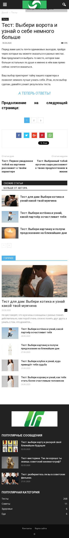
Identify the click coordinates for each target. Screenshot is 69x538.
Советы (6, 503)
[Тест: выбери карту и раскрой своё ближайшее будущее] (10, 446)
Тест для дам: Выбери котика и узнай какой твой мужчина (33, 303)
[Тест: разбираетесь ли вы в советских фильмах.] (10, 478)
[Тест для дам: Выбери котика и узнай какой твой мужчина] (10, 200)
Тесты (5, 19)
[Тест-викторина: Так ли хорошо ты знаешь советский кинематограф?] (10, 463)
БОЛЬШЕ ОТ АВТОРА (15, 188)
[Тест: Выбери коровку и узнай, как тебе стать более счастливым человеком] (10, 381)
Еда (4, 513)
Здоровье (7, 508)
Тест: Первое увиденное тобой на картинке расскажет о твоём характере (17, 166)
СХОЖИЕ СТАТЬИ (13, 183)
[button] (64, 4)
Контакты (27, 528)
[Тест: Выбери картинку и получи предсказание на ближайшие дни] (10, 233)
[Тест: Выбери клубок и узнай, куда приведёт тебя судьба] (10, 365)
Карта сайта (41, 528)
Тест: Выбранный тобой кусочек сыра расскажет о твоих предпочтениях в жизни (51, 166)
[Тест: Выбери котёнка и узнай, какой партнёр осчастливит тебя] (10, 217)
